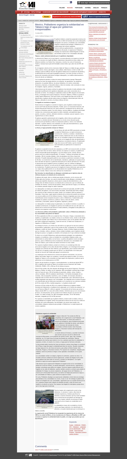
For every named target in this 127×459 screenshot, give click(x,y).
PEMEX (83, 425)
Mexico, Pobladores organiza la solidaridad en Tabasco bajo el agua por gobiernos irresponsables (98, 49)
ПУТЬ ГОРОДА (36, 12)
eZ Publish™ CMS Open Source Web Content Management (82, 455)
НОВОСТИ (102, 12)
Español (88, 7)
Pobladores (76, 427)
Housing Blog (22, 74)
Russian (70, 7)
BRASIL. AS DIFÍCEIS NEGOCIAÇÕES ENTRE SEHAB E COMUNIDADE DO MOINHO (97, 59)
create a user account (46, 449)
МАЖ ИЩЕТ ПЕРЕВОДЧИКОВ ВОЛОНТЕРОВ (95, 3)
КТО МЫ (27, 12)
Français (104, 7)
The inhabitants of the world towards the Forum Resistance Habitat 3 (27, 42)
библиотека (21, 72)
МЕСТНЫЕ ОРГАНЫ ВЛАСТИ (26, 57)
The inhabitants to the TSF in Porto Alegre (26, 47)
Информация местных (24, 56)
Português (79, 7)
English (96, 7)
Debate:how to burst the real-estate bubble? (25, 62)
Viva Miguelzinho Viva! (26, 35)
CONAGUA (77, 425)
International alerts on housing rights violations (25, 65)
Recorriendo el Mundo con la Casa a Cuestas (25, 77)
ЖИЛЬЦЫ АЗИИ (23, 25)
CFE (70, 427)
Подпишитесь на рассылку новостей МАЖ (67, 16)
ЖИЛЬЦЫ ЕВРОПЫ (23, 50)
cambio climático (73, 434)
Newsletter (21, 70)
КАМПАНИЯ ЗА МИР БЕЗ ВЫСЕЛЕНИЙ (55, 12)
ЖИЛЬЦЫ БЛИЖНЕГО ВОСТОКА (24, 28)
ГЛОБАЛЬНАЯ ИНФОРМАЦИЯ (26, 54)
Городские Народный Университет (83, 12)
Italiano (62, 7)
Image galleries (22, 68)
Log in (36, 449)
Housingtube (22, 59)
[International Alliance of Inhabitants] (27, 5)
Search (71, 2)
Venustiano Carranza (80, 432)
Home (22, 12)
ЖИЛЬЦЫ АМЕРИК (34, 20)
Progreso (71, 432)
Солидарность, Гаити (24, 31)
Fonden (71, 425)
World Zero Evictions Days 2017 (27, 38)
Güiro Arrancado (78, 430)
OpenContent (53, 455)
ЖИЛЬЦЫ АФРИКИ (23, 52)
